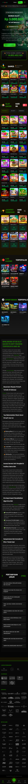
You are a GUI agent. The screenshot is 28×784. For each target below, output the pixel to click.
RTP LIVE (20, 45)
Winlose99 (16, 355)
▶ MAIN (5, 74)
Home (3, 782)
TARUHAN (5, 306)
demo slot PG (12, 487)
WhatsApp (9, 782)
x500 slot (16, 504)
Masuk (15, 2)
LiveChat (19, 782)
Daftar (20, 2)
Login (25, 782)
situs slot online (10, 370)
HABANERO (21, 110)
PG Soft (4, 393)
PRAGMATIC (5, 110)
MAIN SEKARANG (9, 45)
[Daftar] (14, 780)
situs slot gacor (10, 358)
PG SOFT (13, 110)
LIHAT (5, 219)
